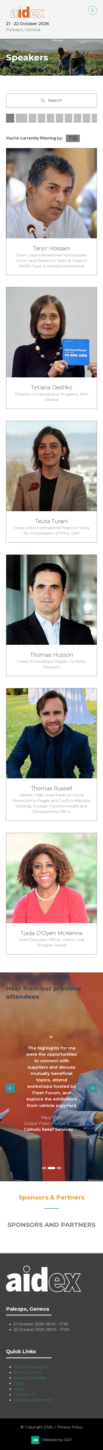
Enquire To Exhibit (30, 1378)
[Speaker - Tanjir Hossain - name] (51, 211)
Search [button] (57, 101)
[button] (92, 10)
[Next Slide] (92, 1088)
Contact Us (24, 1394)
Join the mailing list (31, 1367)
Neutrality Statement (33, 1400)
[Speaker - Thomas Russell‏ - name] (51, 754)
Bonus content (27, 1372)
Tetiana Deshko (51, 387)
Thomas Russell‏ (51, 788)
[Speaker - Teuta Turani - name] (51, 481)
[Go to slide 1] (44, 1168)
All (10, 118)
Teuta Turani (51, 521)
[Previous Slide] (10, 1088)
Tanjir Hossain (51, 248)
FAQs (19, 1383)
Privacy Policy (69, 1427)
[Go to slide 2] (51, 1168)
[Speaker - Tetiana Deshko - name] (51, 347)
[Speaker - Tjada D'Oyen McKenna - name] (51, 893)
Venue (19, 1389)
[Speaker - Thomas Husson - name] (51, 615)
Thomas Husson (51, 654)
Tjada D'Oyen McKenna (51, 933)
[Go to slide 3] (59, 1168)
